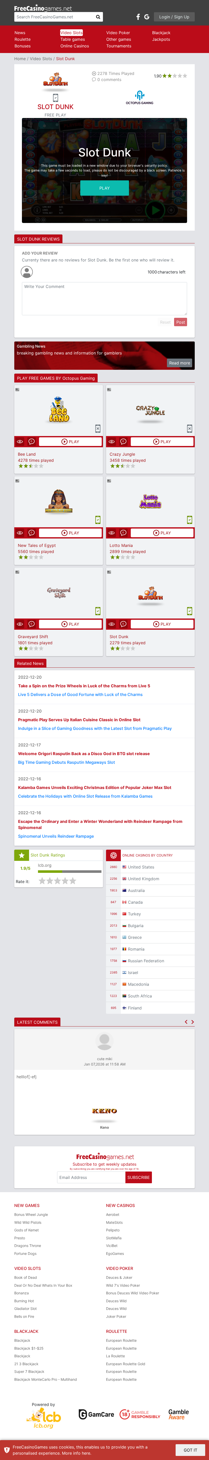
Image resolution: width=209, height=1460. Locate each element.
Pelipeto (113, 1230)
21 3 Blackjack (26, 1364)
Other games (118, 39)
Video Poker (118, 32)
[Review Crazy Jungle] (150, 410)
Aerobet (112, 1214)
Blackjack (161, 32)
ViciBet (111, 1245)
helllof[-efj (26, 1076)
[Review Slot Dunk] (150, 593)
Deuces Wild (116, 1301)
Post (180, 322)
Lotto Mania (121, 545)
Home (20, 58)
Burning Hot (24, 1301)
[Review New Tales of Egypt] (58, 501)
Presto (19, 1238)
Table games (72, 39)
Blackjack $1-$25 (29, 1348)
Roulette (23, 39)
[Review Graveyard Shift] (58, 593)
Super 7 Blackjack (29, 1371)
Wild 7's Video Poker (123, 1285)
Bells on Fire (24, 1316)
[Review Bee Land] (58, 410)
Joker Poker (116, 1316)
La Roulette (115, 1356)
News (20, 32)
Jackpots (161, 39)
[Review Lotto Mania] (150, 501)
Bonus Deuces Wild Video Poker (132, 1293)
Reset (165, 322)
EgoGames (115, 1253)
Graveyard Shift (33, 636)
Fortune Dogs (25, 1253)
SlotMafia (114, 1238)
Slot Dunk (119, 636)
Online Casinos (74, 45)
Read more (179, 362)
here (86, 1453)
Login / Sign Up (174, 16)
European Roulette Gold (125, 1364)
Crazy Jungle (122, 454)
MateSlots (114, 1222)
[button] (186, 1022)
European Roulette (121, 1340)
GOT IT (190, 1450)
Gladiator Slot (25, 1308)
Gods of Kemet (26, 1230)
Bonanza (21, 1293)
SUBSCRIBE (138, 1177)
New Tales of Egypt (37, 545)
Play (104, 187)
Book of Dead (25, 1277)
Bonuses (23, 45)
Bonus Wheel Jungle (31, 1214)
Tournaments (118, 45)
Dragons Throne (27, 1245)
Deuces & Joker (119, 1277)
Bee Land (27, 454)
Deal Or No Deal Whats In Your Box (43, 1285)
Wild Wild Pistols (27, 1222)
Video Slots (71, 32)
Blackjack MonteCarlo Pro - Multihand (45, 1379)
